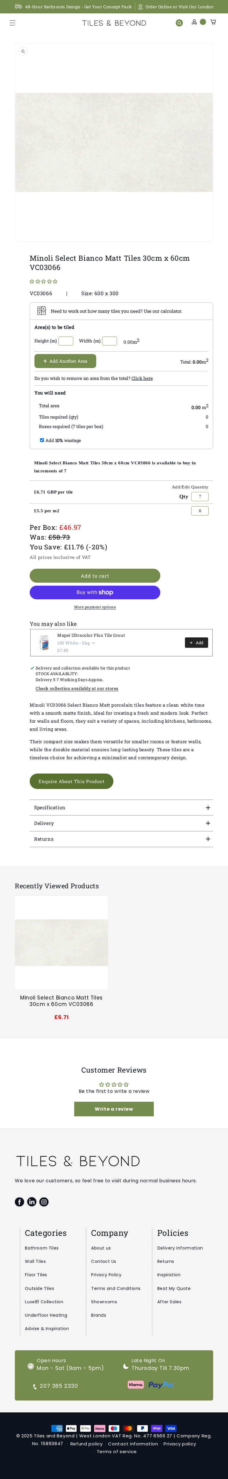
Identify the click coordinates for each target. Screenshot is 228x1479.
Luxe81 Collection (44, 1302)
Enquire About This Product (71, 781)
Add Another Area (65, 360)
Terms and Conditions (116, 1288)
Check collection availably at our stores (77, 688)
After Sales (169, 1302)
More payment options (95, 606)
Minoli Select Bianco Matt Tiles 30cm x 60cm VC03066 (61, 1001)
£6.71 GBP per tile (53, 492)
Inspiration (169, 1275)
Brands (98, 1315)
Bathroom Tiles (41, 1248)
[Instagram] (43, 1202)
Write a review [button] (114, 1109)
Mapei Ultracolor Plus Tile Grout (91, 635)
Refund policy (86, 1444)
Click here (142, 378)
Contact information (133, 1444)
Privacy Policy (106, 1275)
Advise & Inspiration (47, 1329)
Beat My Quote (174, 1288)
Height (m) (45, 341)
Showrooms (104, 1302)
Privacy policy (180, 1444)
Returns (165, 1261)
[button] (12, 22)
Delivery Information (180, 1248)
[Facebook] (19, 1202)
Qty (183, 496)
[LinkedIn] (31, 1202)
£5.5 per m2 (47, 510)
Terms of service (117, 1451)
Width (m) (90, 341)
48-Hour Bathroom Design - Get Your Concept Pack (78, 7)
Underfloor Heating (46, 1315)
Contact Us (103, 1261)
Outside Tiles (39, 1288)
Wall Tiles (35, 1261)
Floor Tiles (36, 1275)
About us (101, 1248)
